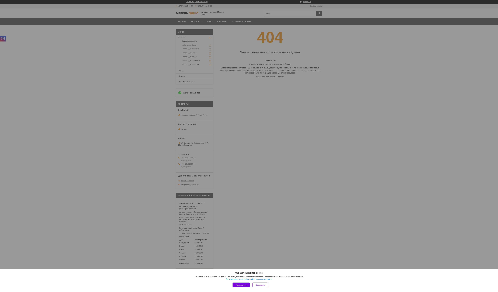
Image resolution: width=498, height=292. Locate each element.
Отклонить (260, 285)
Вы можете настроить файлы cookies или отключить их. (248, 279)
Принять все (241, 285)
